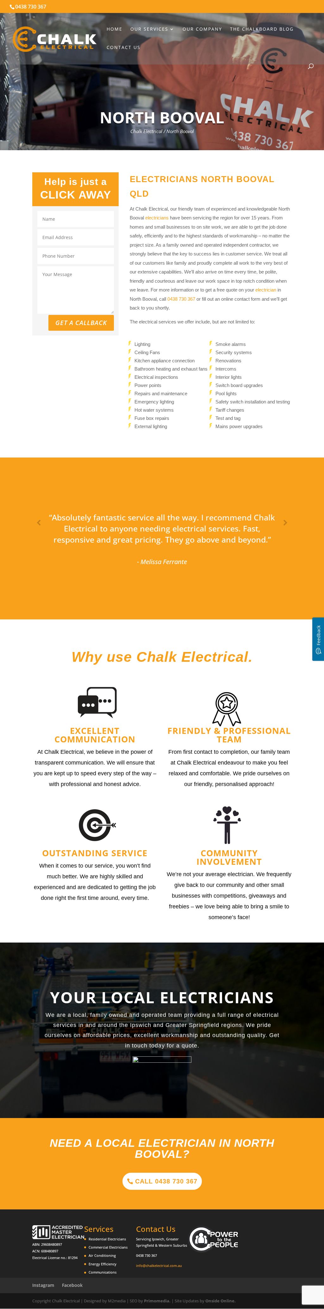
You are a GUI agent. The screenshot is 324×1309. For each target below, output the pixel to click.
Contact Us (123, 47)
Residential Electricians (107, 1239)
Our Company (202, 29)
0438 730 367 (30, 6)
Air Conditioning (102, 1255)
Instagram (43, 1285)
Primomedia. (157, 1301)
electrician (265, 289)
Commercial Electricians (108, 1247)
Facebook (72, 1285)
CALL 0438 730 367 (166, 1181)
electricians (157, 217)
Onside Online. (220, 1301)
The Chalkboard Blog (262, 29)
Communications (102, 1272)
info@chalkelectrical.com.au (159, 1265)
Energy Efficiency (102, 1264)
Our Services (149, 29)
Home (114, 29)
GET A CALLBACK (81, 322)
